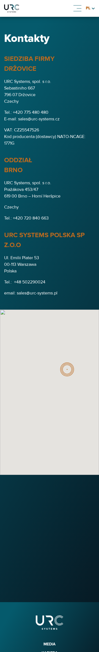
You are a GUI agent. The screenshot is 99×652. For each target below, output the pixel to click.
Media (49, 644)
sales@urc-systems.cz (39, 119)
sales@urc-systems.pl (37, 293)
